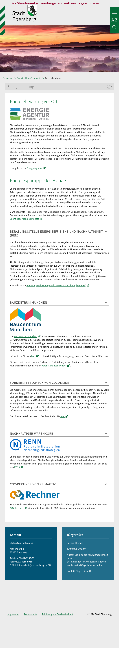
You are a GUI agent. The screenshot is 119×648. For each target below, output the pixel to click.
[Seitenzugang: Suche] (114, 28)
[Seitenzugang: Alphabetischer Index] (114, 20)
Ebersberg (7, 78)
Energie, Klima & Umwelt (28, 78)
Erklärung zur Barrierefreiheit (57, 614)
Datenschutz (30, 614)
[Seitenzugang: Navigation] (114, 13)
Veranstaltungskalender (54, 365)
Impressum (13, 614)
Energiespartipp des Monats (24, 218)
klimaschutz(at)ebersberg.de (32, 565)
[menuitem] (15, 614)
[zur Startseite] (65, 14)
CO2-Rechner (17, 508)
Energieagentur (34, 168)
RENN (17, 467)
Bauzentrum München (25, 336)
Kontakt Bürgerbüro (77, 571)
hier (33, 356)
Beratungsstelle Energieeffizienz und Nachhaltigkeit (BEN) (56, 285)
